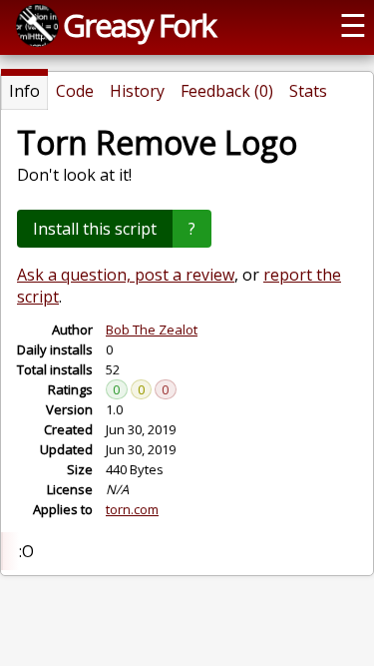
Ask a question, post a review (125, 275)
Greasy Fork (139, 25)
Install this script (95, 229)
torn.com (132, 509)
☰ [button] (353, 25)
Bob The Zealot (151, 329)
